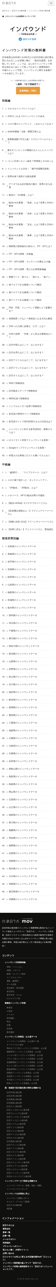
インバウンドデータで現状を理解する (21, 1180)
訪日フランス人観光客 (16, 1144)
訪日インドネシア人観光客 (18, 1116)
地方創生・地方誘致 (15, 987)
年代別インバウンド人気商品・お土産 (23, 1079)
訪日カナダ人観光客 (15, 1137)
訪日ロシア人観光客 (15, 1155)
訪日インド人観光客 (15, 1127)
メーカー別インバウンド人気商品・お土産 (25, 1055)
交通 (8, 1025)
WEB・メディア (13, 970)
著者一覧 (6, 1232)
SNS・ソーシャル (14, 966)
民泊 (8, 1021)
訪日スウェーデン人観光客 (18, 1162)
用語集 (9, 1208)
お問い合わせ (8, 1253)
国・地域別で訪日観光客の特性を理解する (23, 1087)
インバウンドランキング (17, 1189)
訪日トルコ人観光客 (15, 1130)
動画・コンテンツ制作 (16, 973)
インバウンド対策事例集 (15, 962)
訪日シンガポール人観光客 (18, 1109)
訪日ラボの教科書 (14, 1205)
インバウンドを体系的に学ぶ (17, 1193)
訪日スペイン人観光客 (16, 1158)
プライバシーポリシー (12, 1246)
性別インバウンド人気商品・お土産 (22, 1083)
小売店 (9, 1011)
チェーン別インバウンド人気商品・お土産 (25, 1065)
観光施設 (10, 1032)
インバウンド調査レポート (18, 1198)
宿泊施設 (10, 1018)
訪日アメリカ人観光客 (16, 1134)
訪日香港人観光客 (14, 1099)
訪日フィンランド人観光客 (18, 1172)
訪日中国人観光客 (14, 1092)
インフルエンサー (14, 977)
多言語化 (10, 991)
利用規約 (6, 1242)
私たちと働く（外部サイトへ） (16, 1249)
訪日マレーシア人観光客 (17, 1113)
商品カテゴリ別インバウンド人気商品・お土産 (27, 1048)
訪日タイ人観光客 (14, 1106)
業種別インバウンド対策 (15, 1002)
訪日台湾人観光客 (14, 1095)
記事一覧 (6, 1235)
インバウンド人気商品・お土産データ (21, 1036)
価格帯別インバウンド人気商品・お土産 (24, 1051)
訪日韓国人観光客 (14, 1102)
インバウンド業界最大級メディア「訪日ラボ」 (23, 1262)
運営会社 (6, 1228)
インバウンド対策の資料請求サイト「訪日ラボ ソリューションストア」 (28, 1267)
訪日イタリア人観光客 (16, 1151)
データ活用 (11, 984)
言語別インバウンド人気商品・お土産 (23, 1076)
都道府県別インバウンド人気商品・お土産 (25, 1069)
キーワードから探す (15, 1044)
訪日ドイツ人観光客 (15, 1148)
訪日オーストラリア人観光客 (19, 1176)
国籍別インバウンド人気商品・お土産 (23, 1072)
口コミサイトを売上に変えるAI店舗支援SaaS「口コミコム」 (27, 1258)
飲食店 (9, 1007)
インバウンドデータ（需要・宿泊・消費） (25, 1185)
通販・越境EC (13, 980)
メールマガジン (9, 1239)
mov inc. (35, 1279)
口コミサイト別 (13, 998)
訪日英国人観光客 (14, 1141)
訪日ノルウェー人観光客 (17, 1169)
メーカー (10, 1014)
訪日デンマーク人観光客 (17, 1165)
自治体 (9, 1028)
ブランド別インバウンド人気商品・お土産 (25, 1058)
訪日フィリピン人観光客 (17, 1120)
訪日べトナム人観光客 (16, 1123)
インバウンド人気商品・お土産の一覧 (23, 1041)
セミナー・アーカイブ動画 (18, 1201)
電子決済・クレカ (14, 994)
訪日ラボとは (8, 1225)
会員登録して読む (28, 90)
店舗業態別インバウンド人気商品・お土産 (25, 1062)
